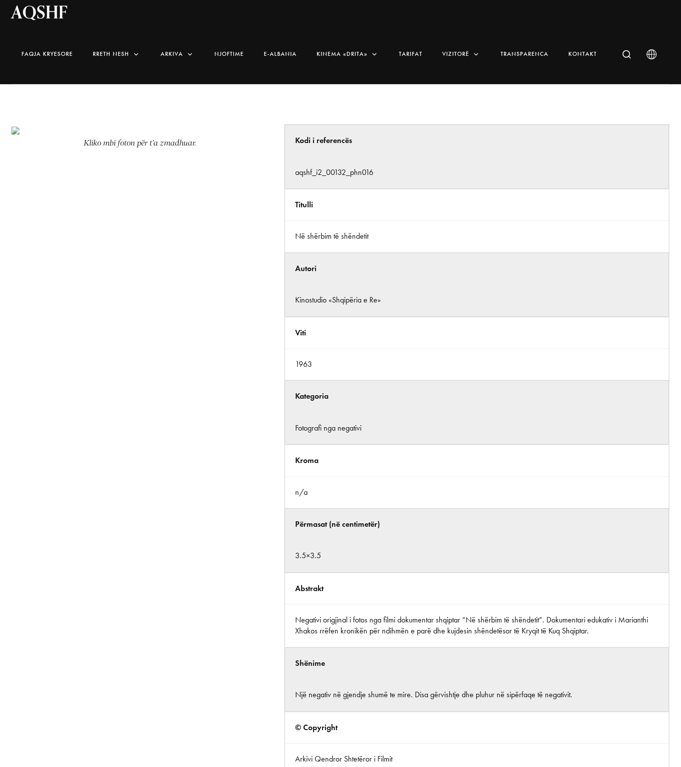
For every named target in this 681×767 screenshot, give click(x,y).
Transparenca (524, 53)
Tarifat (410, 53)
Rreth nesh (111, 53)
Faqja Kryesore (47, 53)
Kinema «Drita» (342, 53)
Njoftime (229, 53)
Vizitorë (455, 53)
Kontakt (582, 53)
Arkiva (172, 53)
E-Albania (280, 53)
